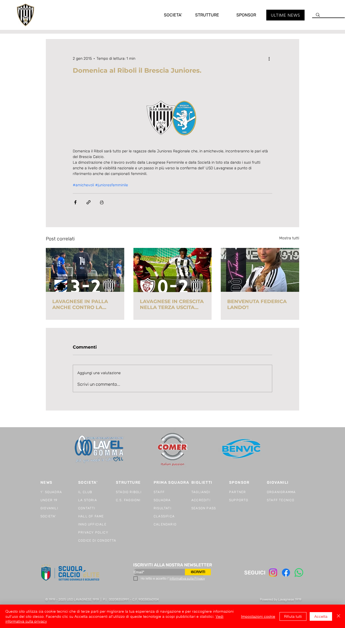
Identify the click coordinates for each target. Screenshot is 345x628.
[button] (167, 15)
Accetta (320, 616)
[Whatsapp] (299, 572)
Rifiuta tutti (293, 616)
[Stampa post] (101, 202)
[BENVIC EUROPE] (242, 449)
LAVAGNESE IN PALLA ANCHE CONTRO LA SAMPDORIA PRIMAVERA (84, 304)
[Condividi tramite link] (88, 202)
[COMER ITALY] (172, 449)
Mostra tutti (289, 238)
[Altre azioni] (269, 58)
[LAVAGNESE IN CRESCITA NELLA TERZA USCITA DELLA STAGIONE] (172, 270)
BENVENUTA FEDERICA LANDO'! (257, 304)
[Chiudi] (338, 616)
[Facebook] (286, 572)
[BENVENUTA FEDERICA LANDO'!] (260, 270)
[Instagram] (273, 572)
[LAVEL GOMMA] (99, 449)
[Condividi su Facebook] (75, 202)
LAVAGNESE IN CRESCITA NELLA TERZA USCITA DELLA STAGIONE (172, 304)
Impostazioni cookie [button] (258, 616)
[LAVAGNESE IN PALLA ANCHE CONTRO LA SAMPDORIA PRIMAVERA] (85, 270)
